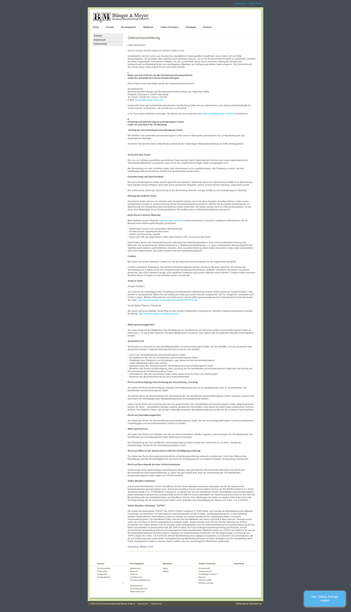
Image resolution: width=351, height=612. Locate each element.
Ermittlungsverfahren (208, 574)
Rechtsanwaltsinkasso (140, 580)
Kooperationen (103, 577)
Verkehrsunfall (205, 580)
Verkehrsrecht (136, 586)
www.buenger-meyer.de (170, 220)
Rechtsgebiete (128, 27)
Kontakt (207, 27)
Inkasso (202, 577)
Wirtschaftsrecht (137, 591)
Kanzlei (110, 27)
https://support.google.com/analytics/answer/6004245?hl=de (167, 300)
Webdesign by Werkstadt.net (248, 603)
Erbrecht (134, 574)
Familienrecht (136, 577)
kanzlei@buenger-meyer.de (149, 100)
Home (96, 27)
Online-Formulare (170, 27)
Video (165, 568)
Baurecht (134, 571)
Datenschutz (255, 3)
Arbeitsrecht (135, 568)
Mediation (148, 27)
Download (191, 27)
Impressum (240, 3)
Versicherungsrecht (138, 589)
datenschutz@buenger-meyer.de (219, 113)
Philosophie (102, 571)
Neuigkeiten (102, 574)
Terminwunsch (205, 571)
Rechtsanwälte (103, 568)
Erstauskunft (204, 568)
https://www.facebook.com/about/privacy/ (159, 313)
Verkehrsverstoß (206, 583)
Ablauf (165, 571)
